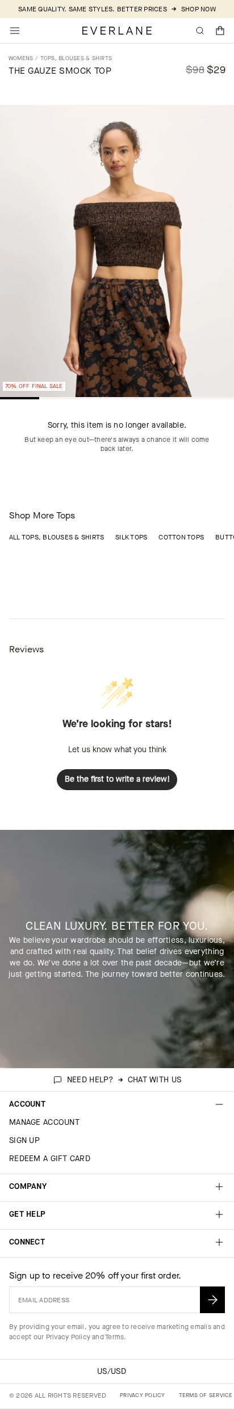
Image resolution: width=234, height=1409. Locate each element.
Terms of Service (206, 1395)
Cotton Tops (181, 537)
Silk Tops (131, 537)
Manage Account (44, 1122)
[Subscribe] (212, 1299)
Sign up (24, 1140)
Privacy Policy (68, 1336)
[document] (117, 253)
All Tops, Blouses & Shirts (56, 537)
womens (21, 58)
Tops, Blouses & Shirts (76, 58)
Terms (114, 1336)
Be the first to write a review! (117, 779)
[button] (220, 30)
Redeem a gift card (49, 1158)
